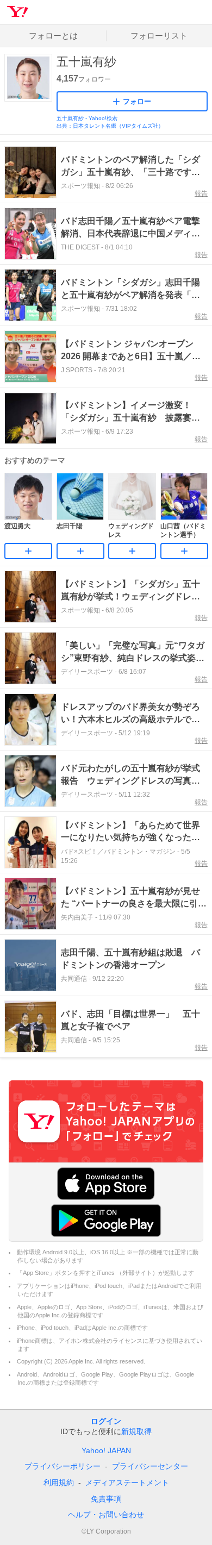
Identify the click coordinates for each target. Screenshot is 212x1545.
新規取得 (136, 1431)
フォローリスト (159, 35)
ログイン (106, 1421)
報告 (201, 193)
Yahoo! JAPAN (106, 1450)
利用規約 (58, 1482)
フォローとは (53, 35)
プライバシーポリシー (62, 1466)
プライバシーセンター (150, 1466)
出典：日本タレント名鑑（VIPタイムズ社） (110, 126)
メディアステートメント (127, 1482)
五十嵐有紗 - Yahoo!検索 (87, 118)
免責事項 (106, 1498)
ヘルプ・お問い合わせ (106, 1514)
